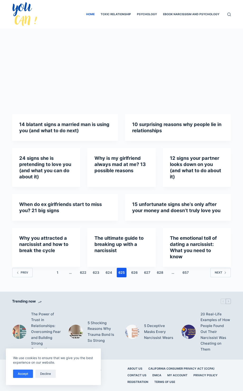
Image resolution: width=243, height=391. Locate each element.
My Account (177, 375)
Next (218, 272)
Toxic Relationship (116, 14)
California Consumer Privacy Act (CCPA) (181, 368)
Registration (137, 382)
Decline (45, 374)
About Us (134, 368)
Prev (24, 272)
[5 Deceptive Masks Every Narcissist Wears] (132, 332)
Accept (23, 374)
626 (134, 272)
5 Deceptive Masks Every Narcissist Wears (158, 331)
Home (90, 14)
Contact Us (136, 375)
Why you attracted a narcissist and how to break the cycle (43, 244)
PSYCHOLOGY (147, 14)
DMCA (156, 375)
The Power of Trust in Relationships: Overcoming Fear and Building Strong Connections (46, 332)
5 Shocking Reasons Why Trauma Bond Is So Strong (101, 332)
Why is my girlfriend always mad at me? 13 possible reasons (120, 164)
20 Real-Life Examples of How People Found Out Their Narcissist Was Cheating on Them (215, 332)
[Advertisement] (121, 64)
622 (83, 272)
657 (185, 272)
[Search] (229, 14)
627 (147, 272)
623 (96, 272)
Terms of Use (164, 382)
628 (160, 272)
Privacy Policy (205, 375)
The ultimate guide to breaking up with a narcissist (119, 244)
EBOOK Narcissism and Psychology (191, 14)
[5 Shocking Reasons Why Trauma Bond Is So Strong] (76, 332)
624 (109, 272)
